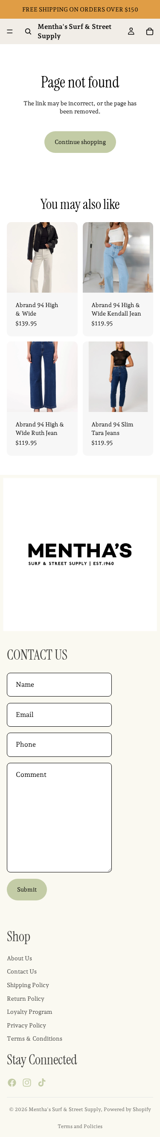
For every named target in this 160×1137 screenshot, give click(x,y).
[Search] (28, 31)
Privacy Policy (26, 1025)
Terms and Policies (80, 1126)
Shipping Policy (28, 985)
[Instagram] (27, 1083)
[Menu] (10, 31)
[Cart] (149, 31)
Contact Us (22, 971)
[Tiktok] (42, 1083)
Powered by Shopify (127, 1109)
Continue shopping (80, 141)
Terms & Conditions (34, 1038)
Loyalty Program (29, 1011)
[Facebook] (12, 1083)
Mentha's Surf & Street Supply (65, 1109)
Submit (27, 889)
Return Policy (25, 998)
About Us (19, 958)
